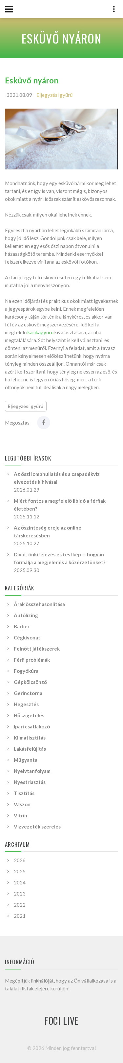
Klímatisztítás (30, 738)
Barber (22, 626)
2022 (20, 905)
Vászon (22, 804)
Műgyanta (25, 760)
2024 (20, 882)
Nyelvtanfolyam (32, 771)
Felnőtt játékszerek (37, 649)
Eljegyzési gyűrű (54, 95)
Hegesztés (26, 704)
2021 (20, 916)
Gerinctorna (28, 693)
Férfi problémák (32, 660)
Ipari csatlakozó (32, 726)
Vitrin (20, 815)
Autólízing (26, 615)
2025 (20, 871)
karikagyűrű (40, 332)
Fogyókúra (26, 671)
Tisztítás (24, 793)
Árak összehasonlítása (39, 604)
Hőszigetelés (29, 715)
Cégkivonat (27, 637)
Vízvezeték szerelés (37, 826)
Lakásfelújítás (30, 749)
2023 (20, 894)
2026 (20, 860)
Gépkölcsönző (30, 682)
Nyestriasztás (30, 782)
